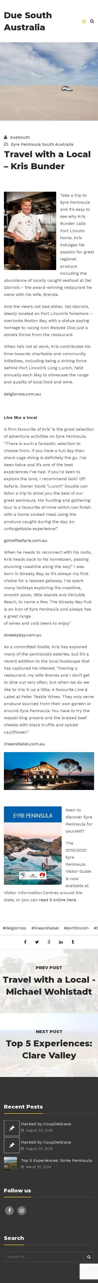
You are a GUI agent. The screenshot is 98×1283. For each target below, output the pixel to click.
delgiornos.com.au (22, 393)
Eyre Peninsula (26, 144)
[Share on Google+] (49, 942)
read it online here (57, 899)
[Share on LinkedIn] (61, 942)
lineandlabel (46, 927)
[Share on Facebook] (25, 942)
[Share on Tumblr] (73, 942)
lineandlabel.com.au (24, 743)
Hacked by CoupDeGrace (46, 1123)
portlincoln (78, 927)
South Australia (57, 144)
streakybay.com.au (23, 634)
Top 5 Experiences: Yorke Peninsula (56, 1160)
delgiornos (15, 927)
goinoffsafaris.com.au (25, 540)
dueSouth (19, 137)
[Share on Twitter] (37, 942)
